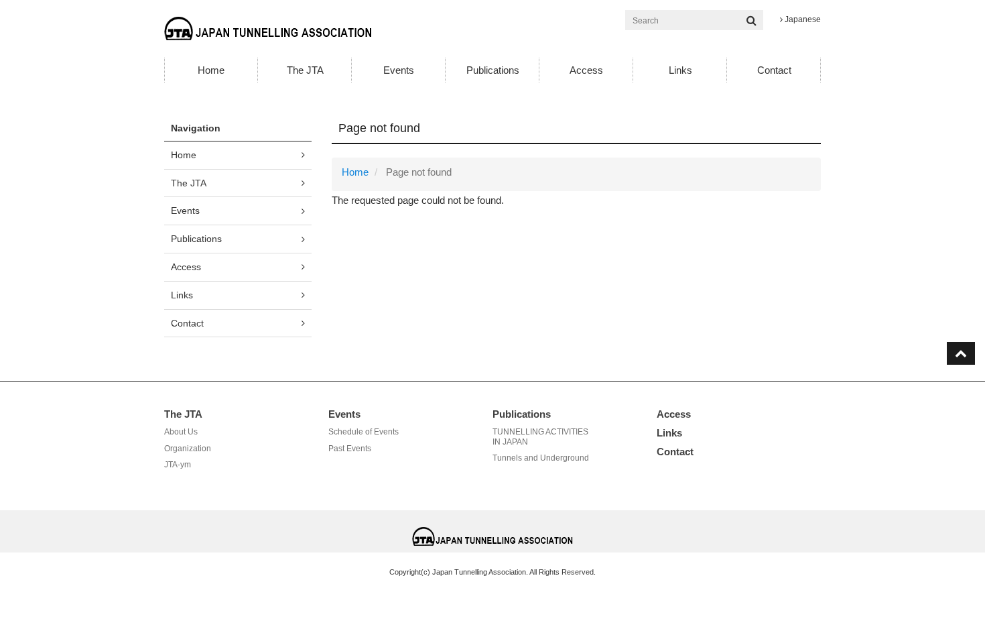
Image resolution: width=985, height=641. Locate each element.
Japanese (802, 19)
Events (398, 70)
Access (586, 70)
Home (211, 70)
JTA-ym (177, 464)
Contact (774, 70)
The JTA (305, 70)
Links (680, 70)
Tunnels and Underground (540, 458)
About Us (181, 431)
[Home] (267, 28)
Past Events (349, 448)
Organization (187, 448)
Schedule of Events (363, 431)
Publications (492, 70)
